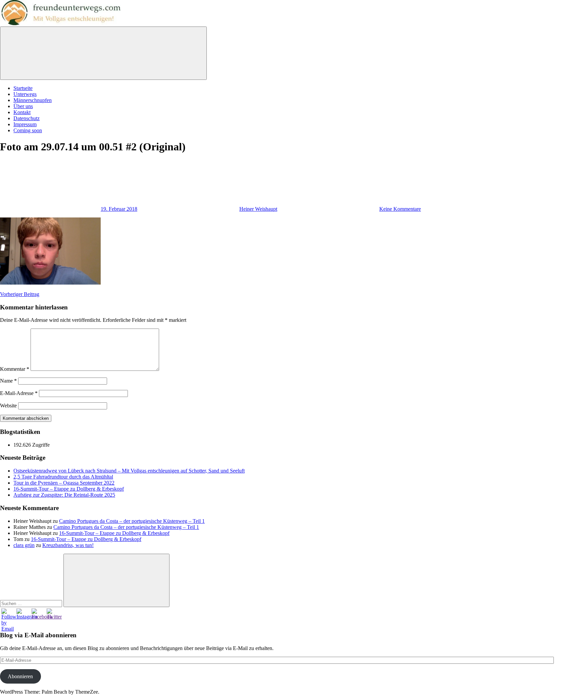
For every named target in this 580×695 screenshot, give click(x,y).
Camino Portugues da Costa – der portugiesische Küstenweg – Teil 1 (132, 521)
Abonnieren (20, 676)
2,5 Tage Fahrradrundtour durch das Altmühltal (63, 477)
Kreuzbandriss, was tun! (68, 545)
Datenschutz (26, 118)
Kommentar (14, 369)
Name (8, 381)
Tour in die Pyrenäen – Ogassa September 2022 (63, 483)
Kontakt (22, 112)
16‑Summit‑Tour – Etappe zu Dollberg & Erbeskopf (68, 489)
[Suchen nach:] (31, 603)
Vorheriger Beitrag (19, 294)
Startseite (23, 88)
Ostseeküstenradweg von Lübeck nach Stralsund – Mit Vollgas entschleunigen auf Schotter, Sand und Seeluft (129, 471)
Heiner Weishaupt (258, 209)
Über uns (23, 106)
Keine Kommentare (400, 209)
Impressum (25, 124)
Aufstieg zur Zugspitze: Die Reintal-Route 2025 (64, 495)
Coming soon (27, 130)
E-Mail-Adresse (19, 393)
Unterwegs (25, 94)
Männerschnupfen (32, 100)
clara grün (24, 545)
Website (8, 405)
